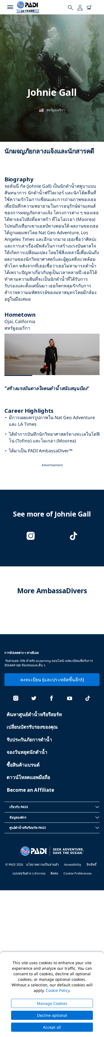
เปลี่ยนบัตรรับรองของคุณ (32, 727)
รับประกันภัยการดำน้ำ (29, 739)
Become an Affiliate (30, 790)
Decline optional (52, 1015)
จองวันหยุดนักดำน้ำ (27, 752)
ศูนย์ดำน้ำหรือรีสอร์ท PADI (27, 828)
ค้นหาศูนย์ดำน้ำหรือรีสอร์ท (34, 714)
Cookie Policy (57, 990)
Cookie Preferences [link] (78, 873)
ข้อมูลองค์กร (17, 817)
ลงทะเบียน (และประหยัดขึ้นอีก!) (52, 680)
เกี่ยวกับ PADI (18, 807)
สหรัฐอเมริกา (55, 110)
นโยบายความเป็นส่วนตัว (42, 864)
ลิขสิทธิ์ (92, 864)
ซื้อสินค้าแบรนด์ (23, 765)
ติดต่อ (54, 873)
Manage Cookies (52, 1003)
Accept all (52, 1027)
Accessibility (72, 864)
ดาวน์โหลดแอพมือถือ (28, 777)
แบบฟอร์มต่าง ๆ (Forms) (28, 873)
